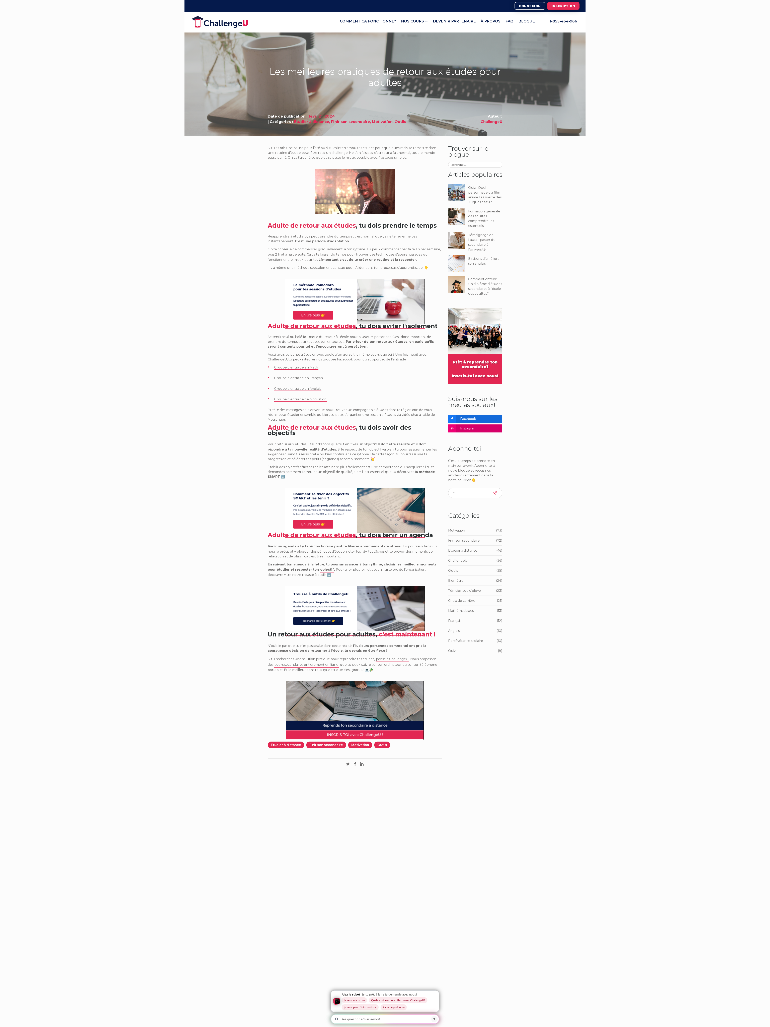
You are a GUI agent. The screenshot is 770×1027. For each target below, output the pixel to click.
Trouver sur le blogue (468, 151)
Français (475, 621)
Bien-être (475, 581)
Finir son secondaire (350, 122)
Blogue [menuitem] (526, 21)
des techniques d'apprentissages (396, 254)
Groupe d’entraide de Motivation (300, 399)
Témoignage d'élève (475, 591)
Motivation (382, 122)
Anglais (475, 631)
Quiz (475, 651)
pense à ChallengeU (392, 659)
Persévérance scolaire (475, 641)
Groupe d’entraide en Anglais (297, 389)
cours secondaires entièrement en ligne (306, 665)
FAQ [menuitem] (509, 21)
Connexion (530, 6)
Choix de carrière (475, 601)
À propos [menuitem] (490, 21)
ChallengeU (491, 122)
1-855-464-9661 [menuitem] (564, 21)
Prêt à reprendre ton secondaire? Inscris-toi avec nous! (475, 369)
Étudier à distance (311, 122)
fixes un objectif (363, 444)
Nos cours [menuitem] (413, 21)
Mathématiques (475, 611)
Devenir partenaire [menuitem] (454, 21)
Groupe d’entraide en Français (298, 378)
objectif (327, 569)
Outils (400, 122)
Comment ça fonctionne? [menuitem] (368, 21)
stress (395, 546)
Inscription (563, 6)
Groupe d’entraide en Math (296, 367)
